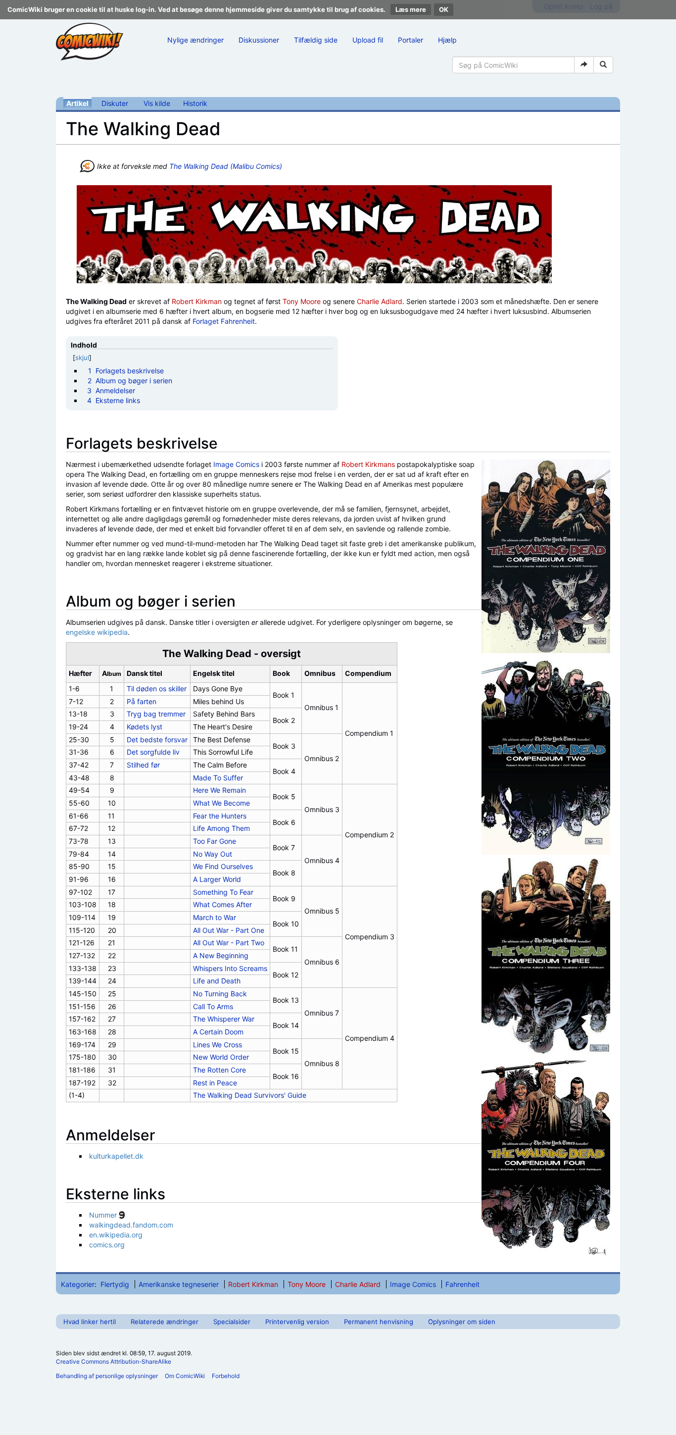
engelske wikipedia (97, 632)
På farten (141, 701)
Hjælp (447, 40)
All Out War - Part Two (228, 942)
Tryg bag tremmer (156, 714)
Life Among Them (221, 828)
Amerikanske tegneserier (179, 1284)
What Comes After (222, 904)
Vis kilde (157, 103)
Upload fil (367, 40)
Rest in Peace (215, 1082)
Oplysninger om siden (461, 1322)
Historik (195, 103)
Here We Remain (219, 790)
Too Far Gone (214, 841)
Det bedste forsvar (157, 739)
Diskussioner (259, 40)
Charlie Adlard (379, 301)
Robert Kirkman (197, 301)
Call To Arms (213, 1006)
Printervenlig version (297, 1322)
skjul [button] (82, 357)
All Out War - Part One (228, 930)
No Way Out (212, 854)
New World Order (221, 1057)
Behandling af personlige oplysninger (107, 1376)
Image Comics (236, 464)
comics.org (107, 1244)
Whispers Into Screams (230, 968)
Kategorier (78, 1284)
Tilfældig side (316, 40)
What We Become (221, 803)
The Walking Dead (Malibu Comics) (225, 166)
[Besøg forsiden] (89, 41)
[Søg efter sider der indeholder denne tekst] (603, 64)
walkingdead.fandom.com (131, 1225)
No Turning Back (220, 993)
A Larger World (217, 879)
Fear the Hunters (219, 816)
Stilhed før (143, 765)
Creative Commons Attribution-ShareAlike (113, 1361)
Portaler (410, 40)
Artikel (77, 103)
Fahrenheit (462, 1284)
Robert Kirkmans (368, 464)
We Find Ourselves (223, 866)
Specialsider (231, 1322)
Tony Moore (302, 301)
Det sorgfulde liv (153, 752)
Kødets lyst (144, 726)
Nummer (103, 1215)
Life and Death (217, 980)
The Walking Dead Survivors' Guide (249, 1095)
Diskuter (114, 103)
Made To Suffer (218, 777)
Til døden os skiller (157, 688)
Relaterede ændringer (164, 1322)
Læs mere (410, 9)
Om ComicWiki (185, 1376)
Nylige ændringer (195, 40)
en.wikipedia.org (116, 1234)
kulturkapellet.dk (116, 1156)
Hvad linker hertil (89, 1322)
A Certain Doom (218, 1031)
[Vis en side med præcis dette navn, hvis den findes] (584, 64)
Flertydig (114, 1284)
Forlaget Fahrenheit (224, 321)
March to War (214, 917)
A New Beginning (220, 955)
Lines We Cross (217, 1044)
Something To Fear (223, 892)
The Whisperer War (223, 1019)
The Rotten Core (219, 1070)
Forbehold (226, 1376)
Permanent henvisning (378, 1322)
